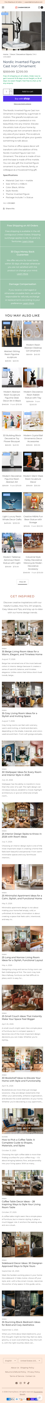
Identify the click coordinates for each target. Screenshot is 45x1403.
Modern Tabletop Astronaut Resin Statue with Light (12, 560)
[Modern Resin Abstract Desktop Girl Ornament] (33, 330)
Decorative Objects (24, 54)
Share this (10, 208)
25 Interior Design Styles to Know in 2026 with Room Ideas (22, 835)
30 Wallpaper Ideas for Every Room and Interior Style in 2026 (21, 773)
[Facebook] (16, 1383)
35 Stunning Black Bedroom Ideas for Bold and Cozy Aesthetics (21, 1323)
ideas (4, 648)
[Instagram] (20, 1383)
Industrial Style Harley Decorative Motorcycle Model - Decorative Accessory (33, 563)
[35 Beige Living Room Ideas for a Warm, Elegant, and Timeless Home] (22, 633)
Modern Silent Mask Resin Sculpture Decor (33, 479)
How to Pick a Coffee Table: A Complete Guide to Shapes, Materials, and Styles (18, 1142)
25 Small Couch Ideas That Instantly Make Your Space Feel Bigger (22, 1017)
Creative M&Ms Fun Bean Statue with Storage (33, 519)
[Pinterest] (24, 1383)
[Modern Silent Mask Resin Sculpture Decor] (33, 462)
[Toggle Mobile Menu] (4, 7)
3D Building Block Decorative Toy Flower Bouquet (12, 438)
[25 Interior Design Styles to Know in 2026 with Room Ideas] (22, 815)
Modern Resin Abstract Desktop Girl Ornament (33, 348)
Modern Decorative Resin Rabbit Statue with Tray (33, 395)
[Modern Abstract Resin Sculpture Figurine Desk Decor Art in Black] (12, 377)
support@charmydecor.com (33, 2)
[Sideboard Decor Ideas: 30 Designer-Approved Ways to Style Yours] (22, 1244)
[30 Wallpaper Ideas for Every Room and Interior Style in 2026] (22, 753)
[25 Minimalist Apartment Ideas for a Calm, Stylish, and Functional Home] (22, 877)
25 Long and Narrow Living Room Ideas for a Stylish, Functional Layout (22, 959)
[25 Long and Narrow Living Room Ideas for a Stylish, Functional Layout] (22, 939)
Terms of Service (17, 1376)
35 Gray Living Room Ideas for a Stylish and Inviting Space (19, 715)
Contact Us (30, 1376)
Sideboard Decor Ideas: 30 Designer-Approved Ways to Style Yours (22, 1264)
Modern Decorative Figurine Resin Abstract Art (12, 479)
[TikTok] (28, 1383)
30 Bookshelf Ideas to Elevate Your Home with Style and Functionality (21, 1079)
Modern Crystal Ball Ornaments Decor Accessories (33, 438)
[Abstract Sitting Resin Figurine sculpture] (12, 334)
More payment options (22, 104)
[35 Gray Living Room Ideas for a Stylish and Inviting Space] (22, 694)
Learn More (28, 241)
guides (5, 1137)
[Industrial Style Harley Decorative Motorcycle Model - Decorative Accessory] (33, 543)
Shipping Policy (27, 1368)
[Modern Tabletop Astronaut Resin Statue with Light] (12, 543)
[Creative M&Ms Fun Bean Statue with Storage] (33, 502)
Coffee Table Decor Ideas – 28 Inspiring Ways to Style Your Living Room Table (21, 1204)
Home (5, 54)
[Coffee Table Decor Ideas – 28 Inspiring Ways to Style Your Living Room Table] (22, 1183)
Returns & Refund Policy (15, 1372)
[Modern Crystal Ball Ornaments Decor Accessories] (33, 421)
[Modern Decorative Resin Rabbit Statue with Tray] (33, 377)
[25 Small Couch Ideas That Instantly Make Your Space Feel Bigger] (22, 997)
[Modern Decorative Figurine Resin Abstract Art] (12, 462)
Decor (12, 54)
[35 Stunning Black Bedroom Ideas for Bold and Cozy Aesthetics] (22, 1303)
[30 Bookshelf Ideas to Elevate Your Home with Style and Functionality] (22, 1059)
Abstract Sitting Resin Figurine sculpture (12, 354)
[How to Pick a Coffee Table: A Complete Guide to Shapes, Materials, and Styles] (22, 1121)
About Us (15, 1368)
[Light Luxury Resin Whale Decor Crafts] (12, 502)
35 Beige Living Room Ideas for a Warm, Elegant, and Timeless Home (22, 653)
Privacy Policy (34, 1372)
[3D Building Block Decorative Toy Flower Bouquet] (12, 421)
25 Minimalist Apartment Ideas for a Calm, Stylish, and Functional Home (22, 897)
